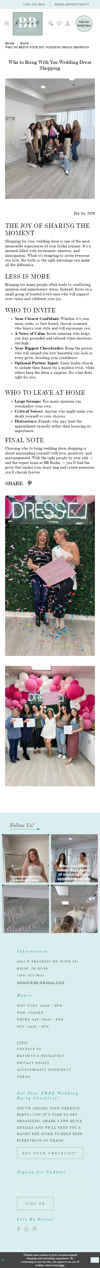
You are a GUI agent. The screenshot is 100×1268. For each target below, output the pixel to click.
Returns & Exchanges (40, 1055)
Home (10, 43)
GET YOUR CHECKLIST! (50, 1153)
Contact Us (29, 1049)
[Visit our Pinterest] (34, 1229)
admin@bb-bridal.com (41, 982)
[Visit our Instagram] (26, 1229)
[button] (7, 23)
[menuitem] (7, 23)
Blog (24, 43)
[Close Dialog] (3, 1260)
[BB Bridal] (27, 24)
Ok (95, 1260)
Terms (24, 1076)
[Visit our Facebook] (18, 1229)
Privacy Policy (33, 1063)
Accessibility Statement (44, 1069)
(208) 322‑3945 (30, 975)
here (61, 1265)
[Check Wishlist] (59, 23)
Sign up (35, 1203)
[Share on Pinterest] (30, 483)
